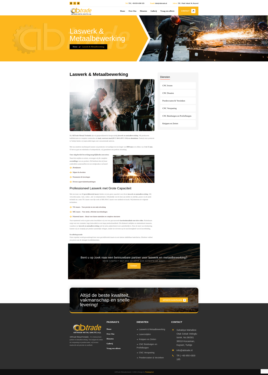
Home (75, 47)
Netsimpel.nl (149, 372)
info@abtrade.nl (161, 3)
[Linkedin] (71, 3)
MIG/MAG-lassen (108, 199)
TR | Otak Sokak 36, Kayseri (188, 3)
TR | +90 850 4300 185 (136, 3)
